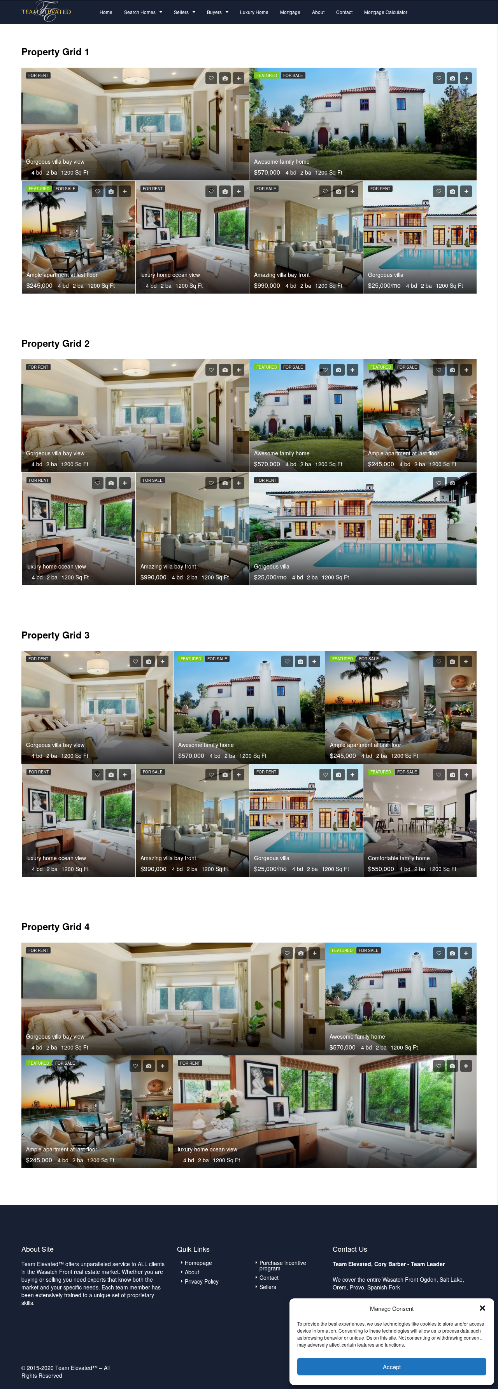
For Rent (38, 75)
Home (106, 12)
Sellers (181, 12)
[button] (482, 1308)
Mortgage (290, 12)
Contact (344, 12)
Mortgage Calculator (385, 12)
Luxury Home (254, 12)
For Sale (293, 75)
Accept (392, 1367)
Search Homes (140, 12)
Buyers (214, 12)
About (318, 12)
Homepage (198, 1263)
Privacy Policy (202, 1281)
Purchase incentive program (283, 1265)
